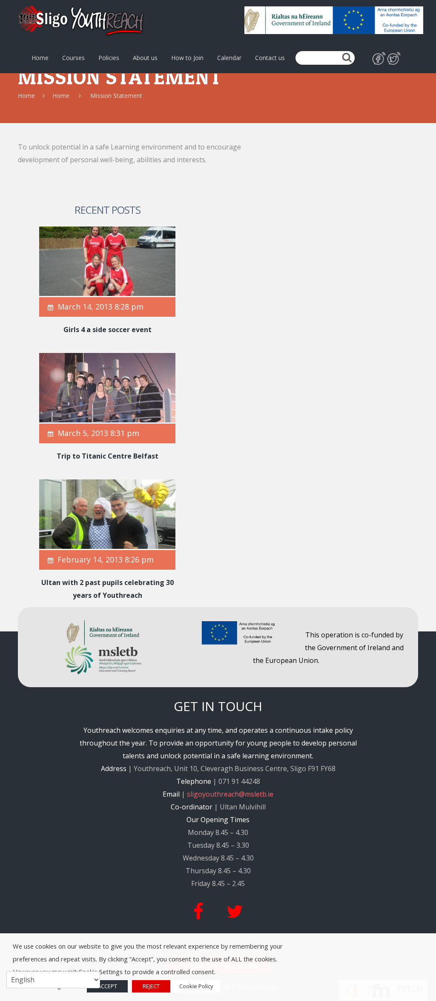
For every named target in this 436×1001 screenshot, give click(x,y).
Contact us (270, 58)
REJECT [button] (151, 986)
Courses (73, 58)
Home (40, 58)
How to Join (187, 58)
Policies (108, 58)
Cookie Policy (196, 986)
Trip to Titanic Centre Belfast (107, 456)
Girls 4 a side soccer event (107, 329)
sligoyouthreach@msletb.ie (230, 794)
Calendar (229, 58)
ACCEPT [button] (107, 986)
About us (145, 58)
